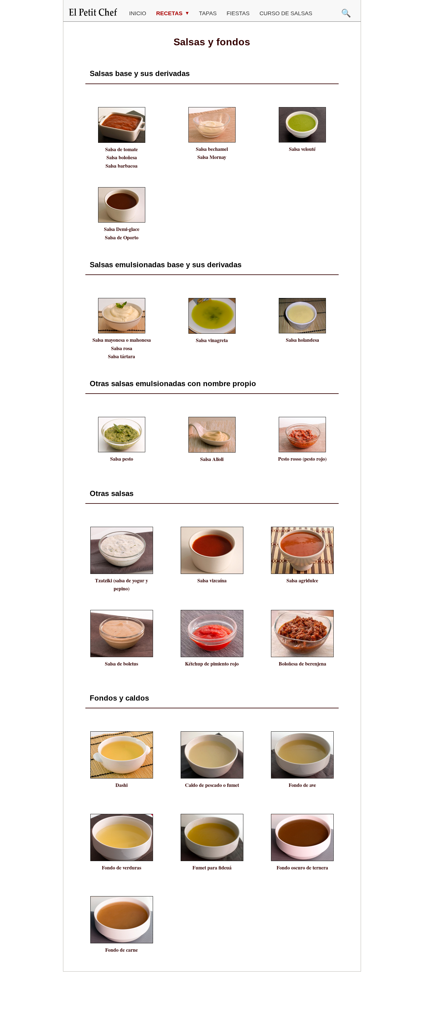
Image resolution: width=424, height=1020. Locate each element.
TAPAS (208, 13)
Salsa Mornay (211, 156)
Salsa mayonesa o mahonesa (121, 339)
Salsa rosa (121, 348)
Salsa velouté (302, 148)
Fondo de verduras (121, 867)
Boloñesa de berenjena (302, 663)
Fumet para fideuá (212, 867)
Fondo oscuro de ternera (302, 867)
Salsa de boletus (121, 663)
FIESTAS (238, 13)
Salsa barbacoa (122, 165)
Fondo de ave (302, 784)
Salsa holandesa (302, 339)
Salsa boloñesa (121, 157)
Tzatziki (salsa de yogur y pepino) (121, 584)
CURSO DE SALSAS (285, 13)
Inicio (137, 13)
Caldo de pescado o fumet (212, 784)
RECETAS (170, 13)
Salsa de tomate (121, 149)
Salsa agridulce (302, 580)
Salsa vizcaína (212, 580)
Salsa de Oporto (121, 237)
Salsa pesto (121, 458)
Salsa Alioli (211, 459)
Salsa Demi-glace (121, 228)
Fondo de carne (121, 949)
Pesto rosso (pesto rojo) (302, 458)
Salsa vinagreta (212, 340)
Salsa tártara (121, 356)
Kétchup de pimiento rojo (212, 663)
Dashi (121, 784)
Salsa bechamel (212, 148)
